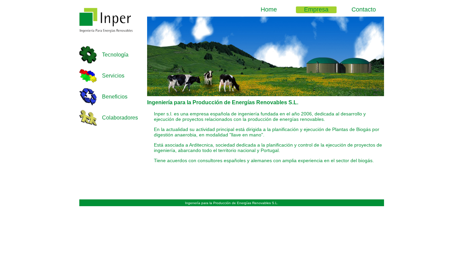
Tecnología (115, 55)
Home (269, 9)
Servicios (113, 76)
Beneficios (114, 97)
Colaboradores (120, 118)
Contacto (363, 9)
